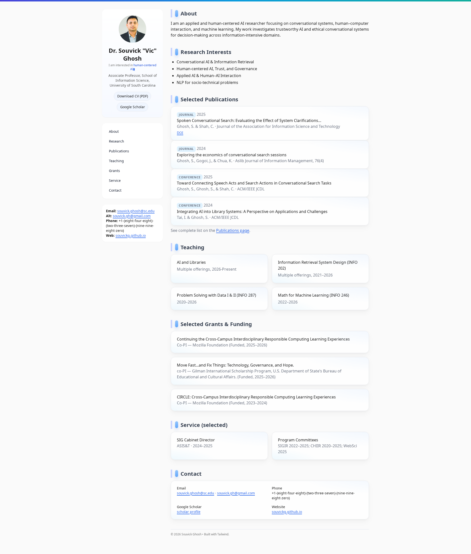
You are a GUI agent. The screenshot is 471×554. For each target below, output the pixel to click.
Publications (119, 147)
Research (116, 137)
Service (115, 176)
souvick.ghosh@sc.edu (136, 207)
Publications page (232, 230)
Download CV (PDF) (132, 92)
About (114, 127)
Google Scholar (132, 103)
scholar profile (188, 511)
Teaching (116, 157)
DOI (180, 132)
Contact (115, 186)
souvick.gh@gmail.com (132, 212)
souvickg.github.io (131, 231)
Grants (114, 166)
